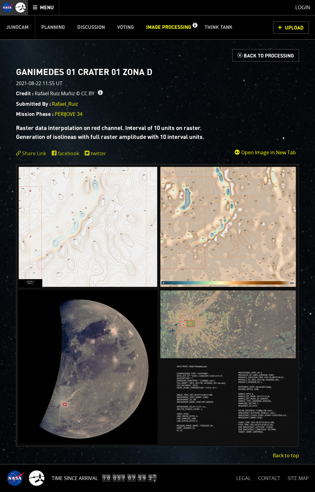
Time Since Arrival (75, 478)
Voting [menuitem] (125, 27)
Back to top (286, 455)
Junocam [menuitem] (17, 27)
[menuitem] (43, 7)
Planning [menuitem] (53, 27)
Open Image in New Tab (268, 152)
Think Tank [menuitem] (219, 27)
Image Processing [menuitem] (168, 27)
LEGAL (243, 477)
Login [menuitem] (302, 7)
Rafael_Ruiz (65, 103)
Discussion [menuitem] (91, 27)
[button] (194, 27)
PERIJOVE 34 (68, 114)
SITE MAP (298, 478)
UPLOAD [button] (294, 28)
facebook (68, 153)
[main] (157, 246)
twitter (98, 153)
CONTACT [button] (269, 478)
